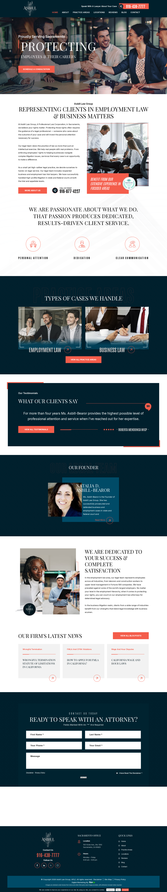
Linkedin (44, 865)
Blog (124, 12)
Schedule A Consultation (36, 69)
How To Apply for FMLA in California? (83, 661)
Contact (135, 12)
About (65, 12)
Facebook (37, 865)
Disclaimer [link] (97, 879)
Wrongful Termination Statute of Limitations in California (39, 663)
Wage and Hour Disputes (122, 649)
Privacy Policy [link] (120, 879)
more (50, 328)
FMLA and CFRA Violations (79, 649)
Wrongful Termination (32, 649)
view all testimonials (36, 435)
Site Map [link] (108, 879)
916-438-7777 (135, 6)
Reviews (113, 12)
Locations (99, 12)
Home (55, 12)
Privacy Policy (40, 773)
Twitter (50, 865)
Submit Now (83, 777)
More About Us (32, 190)
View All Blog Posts (130, 636)
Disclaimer (30, 772)
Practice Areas (81, 12)
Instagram (57, 865)
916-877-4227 (70, 191)
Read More (100, 520)
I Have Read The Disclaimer (130, 773)
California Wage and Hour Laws (125, 661)
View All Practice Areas (83, 360)
